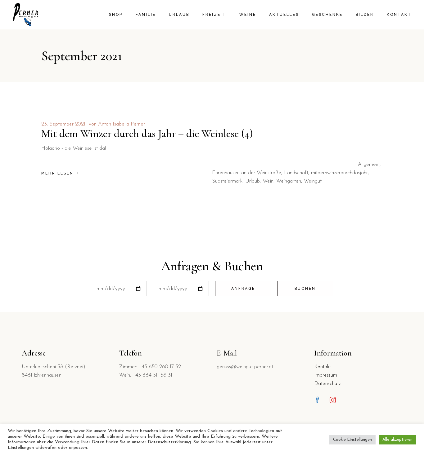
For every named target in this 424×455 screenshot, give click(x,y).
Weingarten (288, 181)
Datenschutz (327, 383)
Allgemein (368, 164)
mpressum (326, 375)
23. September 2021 (63, 124)
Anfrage (243, 288)
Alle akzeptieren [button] (397, 440)
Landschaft (296, 172)
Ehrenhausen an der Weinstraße (246, 172)
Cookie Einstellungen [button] (352, 440)
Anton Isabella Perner (121, 124)
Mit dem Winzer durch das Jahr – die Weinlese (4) (147, 133)
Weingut (313, 181)
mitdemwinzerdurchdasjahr (339, 172)
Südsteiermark (227, 181)
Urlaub (252, 181)
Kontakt (322, 366)
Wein (268, 181)
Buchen (305, 288)
